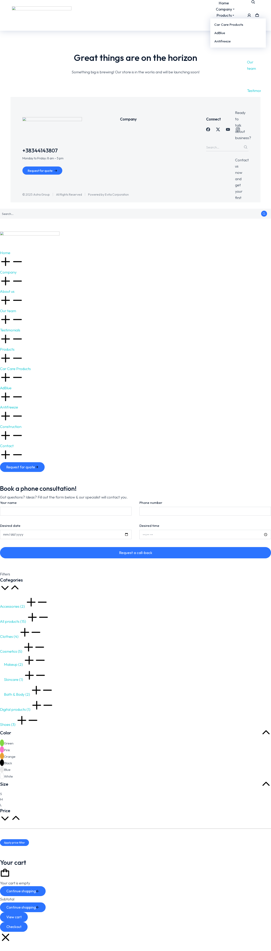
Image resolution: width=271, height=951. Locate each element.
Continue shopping (21, 891)
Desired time (149, 525)
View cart (14, 917)
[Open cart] (257, 15)
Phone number (150, 502)
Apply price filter (14, 842)
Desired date (10, 525)
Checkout (13, 926)
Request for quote (40, 171)
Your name (8, 502)
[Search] (264, 214)
